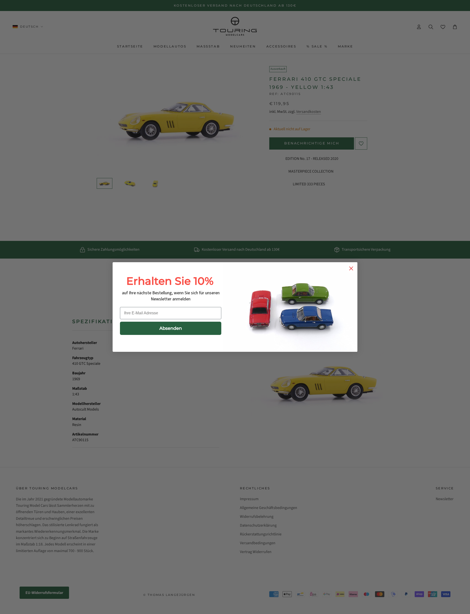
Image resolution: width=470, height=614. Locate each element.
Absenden (170, 328)
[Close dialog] (351, 268)
